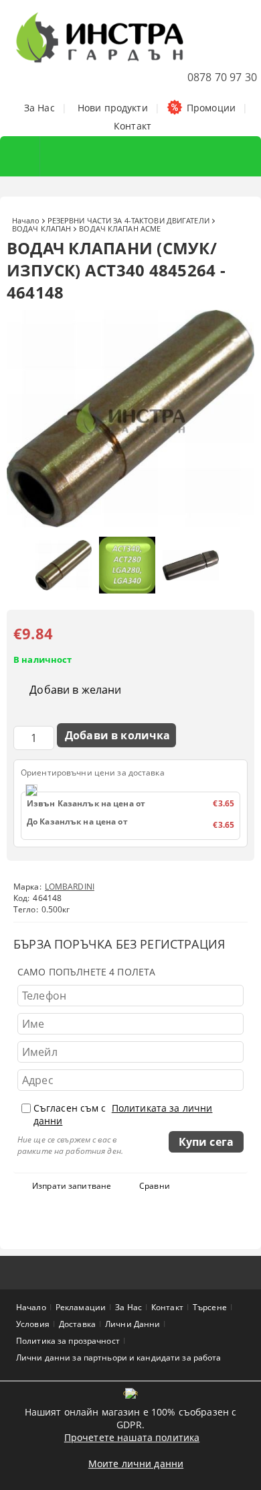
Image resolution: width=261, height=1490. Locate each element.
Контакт (132, 125)
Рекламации (81, 1307)
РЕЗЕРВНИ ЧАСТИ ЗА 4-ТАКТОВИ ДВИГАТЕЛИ (128, 220)
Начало (25, 220)
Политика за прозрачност (68, 1340)
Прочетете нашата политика (132, 1437)
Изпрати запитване (71, 1185)
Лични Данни (132, 1324)
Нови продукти (113, 107)
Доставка (77, 1324)
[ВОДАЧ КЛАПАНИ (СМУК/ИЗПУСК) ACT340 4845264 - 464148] (130, 523)
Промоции (211, 107)
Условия (33, 1324)
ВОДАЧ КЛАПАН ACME (120, 228)
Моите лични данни (135, 1463)
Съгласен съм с (123, 1114)
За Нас (39, 107)
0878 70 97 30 (222, 77)
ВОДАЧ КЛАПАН (41, 228)
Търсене (210, 1307)
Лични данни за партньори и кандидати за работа (119, 1357)
